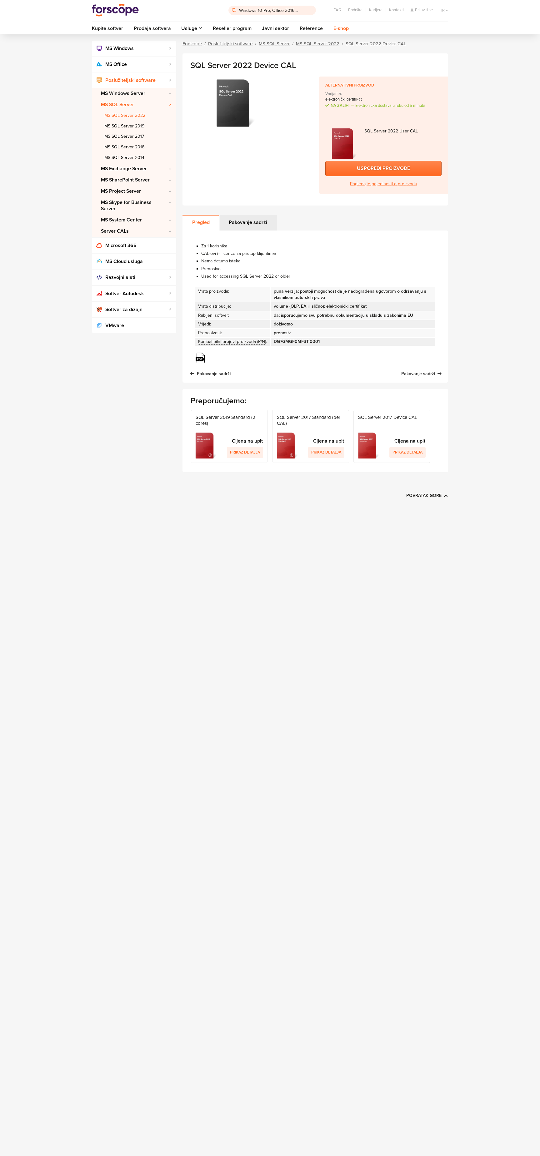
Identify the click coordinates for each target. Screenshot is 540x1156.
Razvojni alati (120, 277)
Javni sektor (275, 28)
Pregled (201, 222)
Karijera (375, 9)
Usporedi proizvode (383, 168)
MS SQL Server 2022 (124, 115)
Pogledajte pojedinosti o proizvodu (383, 183)
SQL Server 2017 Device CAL (387, 417)
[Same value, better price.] (115, 10)
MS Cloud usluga (124, 261)
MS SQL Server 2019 (124, 126)
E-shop (341, 28)
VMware (114, 325)
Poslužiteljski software (130, 80)
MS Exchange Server (124, 169)
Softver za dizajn (123, 309)
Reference (311, 28)
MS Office (116, 64)
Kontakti (396, 9)
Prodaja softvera (152, 28)
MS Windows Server (123, 93)
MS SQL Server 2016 (124, 147)
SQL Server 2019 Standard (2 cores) (225, 420)
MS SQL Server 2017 (124, 136)
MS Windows (119, 48)
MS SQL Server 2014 (124, 157)
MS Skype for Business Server (126, 205)
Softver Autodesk (124, 293)
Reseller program (232, 28)
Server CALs (115, 231)
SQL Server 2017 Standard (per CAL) (308, 420)
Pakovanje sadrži (248, 222)
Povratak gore (424, 495)
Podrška (355, 9)
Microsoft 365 (121, 245)
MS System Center (121, 220)
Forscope (192, 44)
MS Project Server (121, 191)
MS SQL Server (117, 105)
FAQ (337, 9)
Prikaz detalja (245, 452)
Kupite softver (107, 28)
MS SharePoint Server (125, 180)
